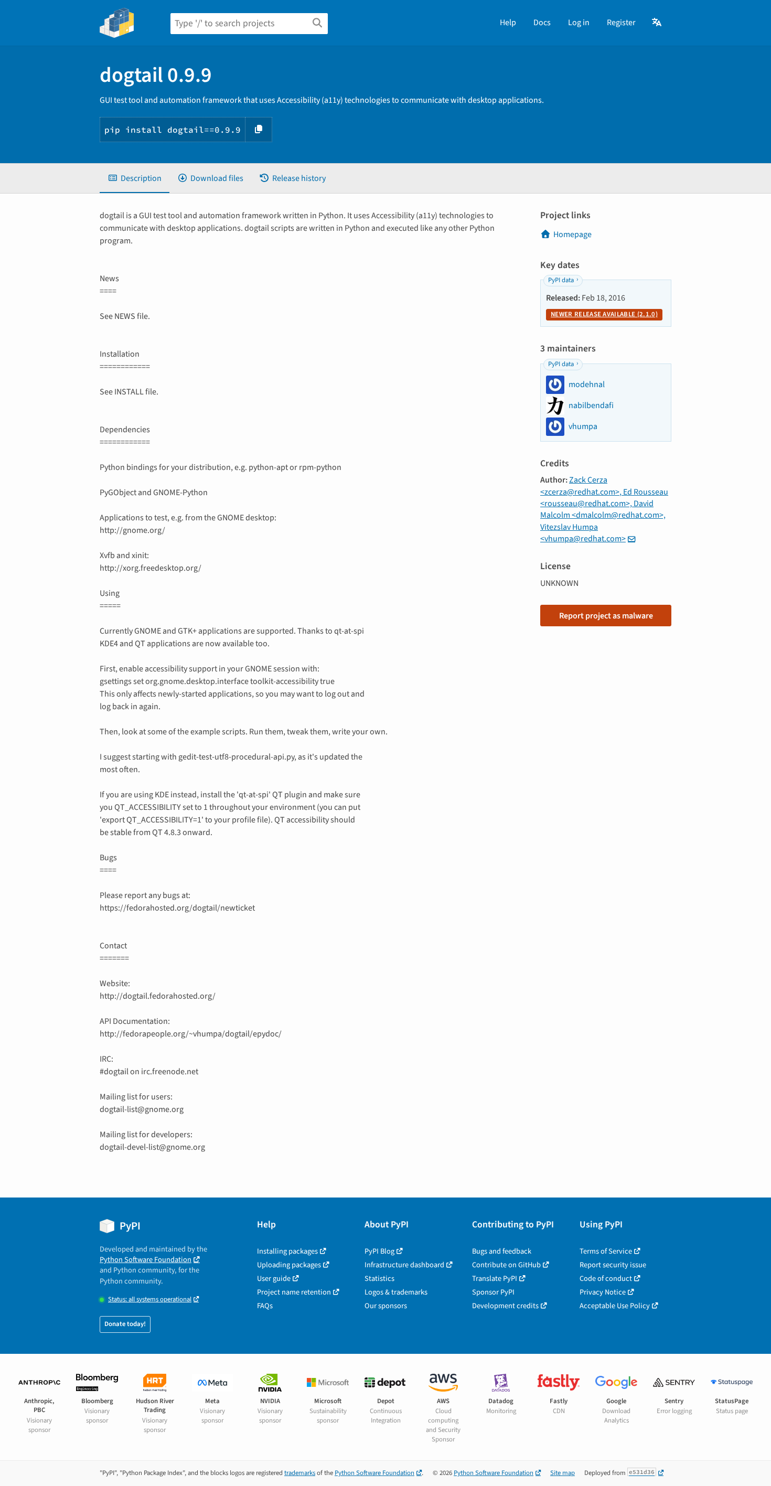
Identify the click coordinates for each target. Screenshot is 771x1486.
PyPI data (561, 280)
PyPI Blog (379, 1251)
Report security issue (613, 1264)
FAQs (265, 1305)
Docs (542, 22)
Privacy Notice (603, 1292)
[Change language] (657, 22)
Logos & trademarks (396, 1292)
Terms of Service (606, 1251)
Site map (562, 1473)
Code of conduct (606, 1278)
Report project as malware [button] (606, 616)
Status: (149, 1299)
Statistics (379, 1278)
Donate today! (125, 1324)
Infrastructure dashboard (404, 1264)
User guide (274, 1278)
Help (508, 22)
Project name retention (294, 1292)
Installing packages (287, 1251)
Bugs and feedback (501, 1251)
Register (621, 22)
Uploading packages (289, 1264)
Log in (579, 22)
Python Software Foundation (145, 1259)
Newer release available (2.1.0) (604, 314)
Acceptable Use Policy (615, 1305)
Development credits (505, 1305)
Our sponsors (386, 1305)
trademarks (299, 1473)
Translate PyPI (494, 1278)
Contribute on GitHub (506, 1264)
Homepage (572, 234)
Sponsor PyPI (493, 1292)
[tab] (134, 178)
